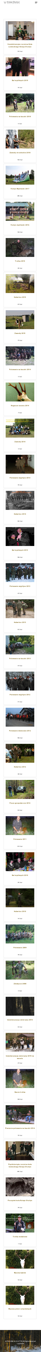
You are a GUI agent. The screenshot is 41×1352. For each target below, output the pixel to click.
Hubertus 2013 (20, 622)
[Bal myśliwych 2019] (20, 76)
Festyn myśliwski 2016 (20, 225)
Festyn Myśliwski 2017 (20, 189)
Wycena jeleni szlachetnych (20, 1309)
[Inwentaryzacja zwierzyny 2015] (20, 1015)
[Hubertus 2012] (20, 762)
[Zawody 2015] (20, 329)
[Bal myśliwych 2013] (20, 545)
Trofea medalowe (20, 1237)
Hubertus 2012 (20, 767)
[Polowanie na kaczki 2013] (20, 654)
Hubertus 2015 (20, 297)
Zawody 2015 (20, 333)
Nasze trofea (20, 1092)
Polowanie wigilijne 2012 (20, 695)
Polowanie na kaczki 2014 (20, 369)
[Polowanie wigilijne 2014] (20, 473)
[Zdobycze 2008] (20, 979)
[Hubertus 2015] (20, 292)
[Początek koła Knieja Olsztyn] (20, 1196)
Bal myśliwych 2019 (20, 80)
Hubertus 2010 (20, 911)
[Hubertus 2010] (20, 907)
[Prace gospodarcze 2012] (20, 798)
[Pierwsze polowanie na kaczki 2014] (20, 1124)
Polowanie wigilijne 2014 (20, 478)
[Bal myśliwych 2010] (20, 871)
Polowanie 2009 (20, 947)
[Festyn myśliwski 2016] (20, 220)
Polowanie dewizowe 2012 (20, 731)
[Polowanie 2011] (20, 834)
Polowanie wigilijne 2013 (20, 586)
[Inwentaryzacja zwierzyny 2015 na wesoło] (20, 1051)
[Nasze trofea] (20, 1087)
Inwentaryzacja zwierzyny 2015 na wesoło (20, 1057)
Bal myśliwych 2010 (20, 875)
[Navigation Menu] (36, 2)
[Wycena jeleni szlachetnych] (20, 1304)
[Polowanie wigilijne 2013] (20, 581)
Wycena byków (20, 1273)
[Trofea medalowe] (20, 1232)
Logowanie (20, 1343)
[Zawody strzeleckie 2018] (20, 148)
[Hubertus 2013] (20, 618)
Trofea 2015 (20, 261)
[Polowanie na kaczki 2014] (20, 365)
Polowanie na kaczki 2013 (20, 658)
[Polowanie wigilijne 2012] (20, 690)
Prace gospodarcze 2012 (20, 803)
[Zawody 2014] (20, 437)
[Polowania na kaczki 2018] (20, 112)
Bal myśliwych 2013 (20, 550)
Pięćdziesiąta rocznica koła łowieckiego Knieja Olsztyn (20, 1166)
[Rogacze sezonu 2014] (20, 401)
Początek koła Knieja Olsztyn (20, 1200)
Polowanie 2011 (20, 839)
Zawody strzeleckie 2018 (20, 153)
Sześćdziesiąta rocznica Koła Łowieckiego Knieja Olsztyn (20, 45)
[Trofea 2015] (20, 256)
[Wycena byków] (20, 1268)
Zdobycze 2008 (20, 984)
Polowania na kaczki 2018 (20, 116)
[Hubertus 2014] (20, 509)
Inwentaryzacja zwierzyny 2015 (20, 1020)
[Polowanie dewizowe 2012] (20, 726)
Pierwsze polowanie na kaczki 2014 (20, 1128)
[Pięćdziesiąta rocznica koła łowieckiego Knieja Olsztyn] (20, 1160)
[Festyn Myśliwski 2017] (20, 184)
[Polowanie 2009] (20, 943)
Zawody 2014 (20, 442)
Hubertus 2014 (20, 514)
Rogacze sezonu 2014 (20, 405)
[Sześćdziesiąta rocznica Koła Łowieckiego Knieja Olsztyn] (20, 39)
